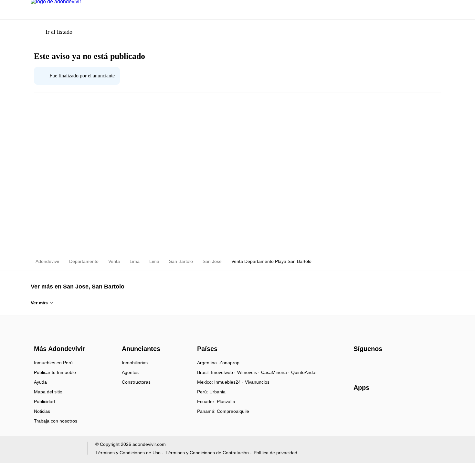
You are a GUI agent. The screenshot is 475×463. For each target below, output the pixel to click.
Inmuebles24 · (229, 382)
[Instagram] (369, 365)
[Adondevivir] (58, 337)
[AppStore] (374, 406)
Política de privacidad (275, 452)
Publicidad (44, 401)
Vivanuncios (257, 382)
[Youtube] (380, 365)
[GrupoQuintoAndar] (55, 449)
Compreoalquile (233, 411)
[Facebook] (359, 365)
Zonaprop (229, 362)
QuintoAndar (304, 372)
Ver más (39, 302)
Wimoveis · (249, 372)
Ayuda (40, 382)
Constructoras (136, 382)
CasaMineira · (276, 372)
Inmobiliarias (135, 362)
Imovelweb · (224, 372)
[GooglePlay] (418, 406)
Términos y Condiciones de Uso (128, 452)
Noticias (42, 411)
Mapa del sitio (48, 391)
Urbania (217, 391)
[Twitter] (390, 365)
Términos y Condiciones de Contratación (207, 452)
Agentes (130, 372)
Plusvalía (226, 401)
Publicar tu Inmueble (55, 372)
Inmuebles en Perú (53, 362)
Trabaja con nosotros (55, 420)
